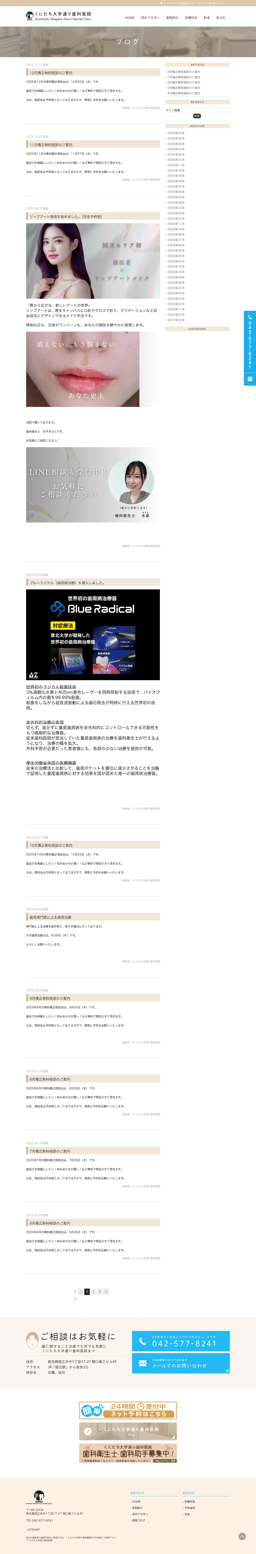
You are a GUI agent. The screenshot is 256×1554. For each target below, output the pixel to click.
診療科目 (190, 1501)
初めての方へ (150, 17)
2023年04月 (176, 293)
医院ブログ (138, 1520)
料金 (207, 17)
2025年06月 (176, 191)
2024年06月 (176, 245)
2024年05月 (176, 250)
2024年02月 (176, 261)
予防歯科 (190, 1508)
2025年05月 (176, 197)
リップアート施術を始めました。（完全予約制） (67, 216)
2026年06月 (176, 133)
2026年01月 (176, 159)
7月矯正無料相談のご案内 (50, 1151)
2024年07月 (176, 240)
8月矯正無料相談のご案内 (50, 1079)
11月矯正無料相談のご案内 (51, 144)
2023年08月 (176, 282)
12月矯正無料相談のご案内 (51, 72)
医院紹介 (137, 1508)
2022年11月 (176, 309)
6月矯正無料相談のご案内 (50, 1223)
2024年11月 (176, 224)
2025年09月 (176, 175)
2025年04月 (176, 202)
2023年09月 (176, 277)
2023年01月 (176, 304)
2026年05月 (176, 138)
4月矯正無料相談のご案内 (184, 93)
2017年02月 (176, 320)
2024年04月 (176, 256)
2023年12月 (176, 266)
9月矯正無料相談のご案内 (50, 998)
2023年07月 (176, 288)
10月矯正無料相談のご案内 (51, 845)
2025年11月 (176, 165)
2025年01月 (176, 218)
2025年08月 (176, 181)
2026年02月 (176, 154)
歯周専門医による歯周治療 (50, 917)
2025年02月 (176, 213)
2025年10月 (176, 170)
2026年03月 (176, 149)
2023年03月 (176, 298)
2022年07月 (176, 314)
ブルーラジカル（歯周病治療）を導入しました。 (68, 583)
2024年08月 (176, 234)
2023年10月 (176, 272)
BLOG (220, 17)
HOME (130, 17)
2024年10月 (176, 229)
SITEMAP (34, 1529)
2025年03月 (176, 208)
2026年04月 (176, 143)
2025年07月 (176, 186)
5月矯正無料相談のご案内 (184, 87)
